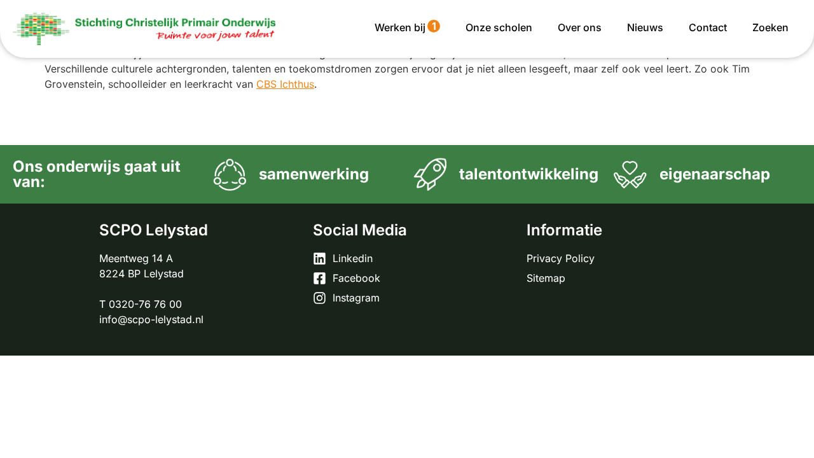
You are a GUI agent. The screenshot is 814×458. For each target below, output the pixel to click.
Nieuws (645, 27)
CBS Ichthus (285, 84)
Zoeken (770, 27)
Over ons (580, 27)
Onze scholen (499, 27)
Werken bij (405, 27)
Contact (708, 27)
